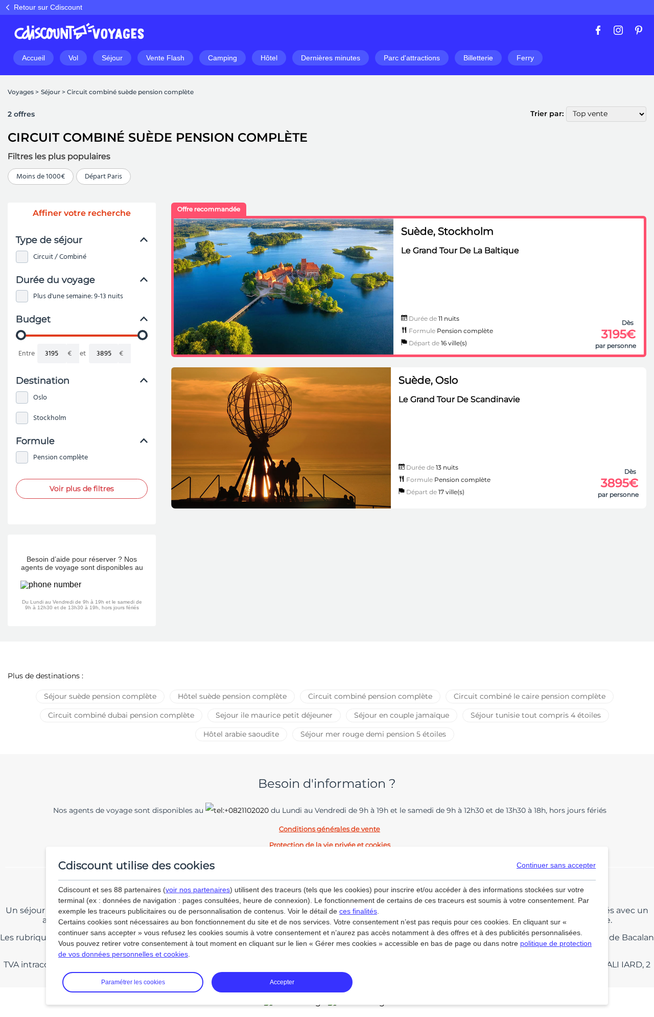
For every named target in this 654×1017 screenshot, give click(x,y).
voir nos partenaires (198, 890)
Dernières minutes (330, 58)
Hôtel (269, 58)
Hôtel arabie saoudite (241, 734)
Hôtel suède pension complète (232, 696)
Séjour (112, 58)
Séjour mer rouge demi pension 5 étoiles (373, 734)
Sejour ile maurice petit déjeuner (274, 715)
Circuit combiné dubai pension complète (121, 715)
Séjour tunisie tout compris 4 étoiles (536, 715)
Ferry (525, 58)
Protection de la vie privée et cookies (329, 845)
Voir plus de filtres (82, 488)
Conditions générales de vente (329, 829)
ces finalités (358, 911)
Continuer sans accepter (556, 865)
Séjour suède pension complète (100, 696)
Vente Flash (165, 58)
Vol (73, 58)
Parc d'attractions (412, 58)
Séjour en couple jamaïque (401, 715)
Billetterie (478, 58)
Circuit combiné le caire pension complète (529, 696)
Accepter (282, 982)
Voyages (21, 92)
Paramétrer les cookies (133, 982)
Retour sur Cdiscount (48, 7)
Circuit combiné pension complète (370, 696)
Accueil (33, 58)
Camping (222, 58)
